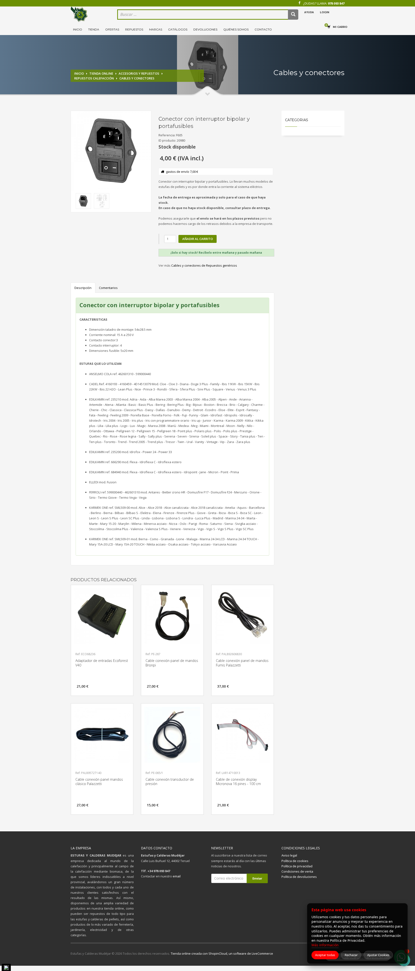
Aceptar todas (325, 955)
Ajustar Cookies (378, 955)
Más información (325, 945)
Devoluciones (205, 29)
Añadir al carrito (197, 239)
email (177, 876)
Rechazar (351, 955)
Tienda (93, 29)
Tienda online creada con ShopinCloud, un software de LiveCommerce (222, 953)
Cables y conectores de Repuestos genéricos (204, 265)
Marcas (155, 29)
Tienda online (101, 73)
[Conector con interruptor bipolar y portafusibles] (111, 151)
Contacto (263, 29)
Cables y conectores (136, 78)
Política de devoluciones (299, 877)
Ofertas (112, 29)
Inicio (77, 29)
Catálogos (177, 29)
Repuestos (134, 29)
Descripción (83, 288)
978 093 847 (336, 3)
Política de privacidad (296, 866)
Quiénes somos (236, 29)
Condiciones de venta (297, 871)
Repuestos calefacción (94, 78)
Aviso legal (289, 855)
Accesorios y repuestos (139, 73)
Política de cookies (294, 861)
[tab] (216, 252)
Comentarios (108, 288)
